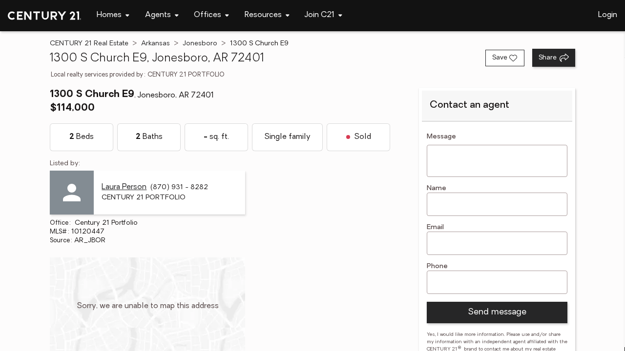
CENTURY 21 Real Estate (89, 43)
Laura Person (124, 187)
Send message (497, 312)
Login (607, 15)
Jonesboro (200, 43)
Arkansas (155, 43)
